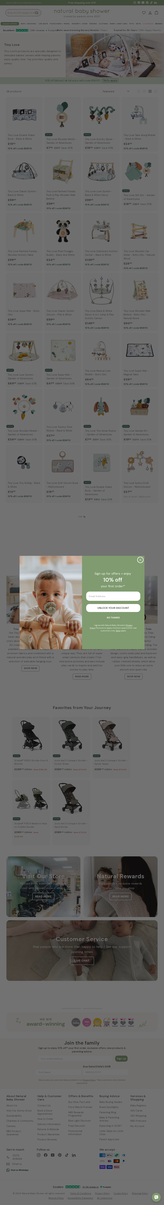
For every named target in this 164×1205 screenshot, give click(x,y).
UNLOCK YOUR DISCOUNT (113, 608)
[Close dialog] (140, 560)
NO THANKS (113, 617)
